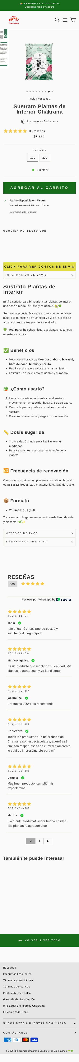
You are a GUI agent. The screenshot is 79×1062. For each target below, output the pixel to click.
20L (44, 157)
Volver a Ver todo (42, 940)
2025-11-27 (18, 615)
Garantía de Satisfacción (19, 999)
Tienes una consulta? (26, 541)
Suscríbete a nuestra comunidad (35, 1023)
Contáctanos (15, 1032)
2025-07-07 (18, 690)
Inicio (32, 98)
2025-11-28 (18, 653)
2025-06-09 (18, 770)
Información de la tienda (23, 212)
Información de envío (26, 274)
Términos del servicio (16, 986)
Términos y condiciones (18, 980)
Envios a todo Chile (15, 1012)
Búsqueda (9, 967)
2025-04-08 (18, 808)
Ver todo (43, 98)
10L (32, 157)
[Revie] (63, 599)
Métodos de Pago (22, 533)
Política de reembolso (17, 993)
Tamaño (39, 150)
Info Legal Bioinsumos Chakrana (24, 1005)
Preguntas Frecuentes (17, 974)
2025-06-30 (18, 723)
